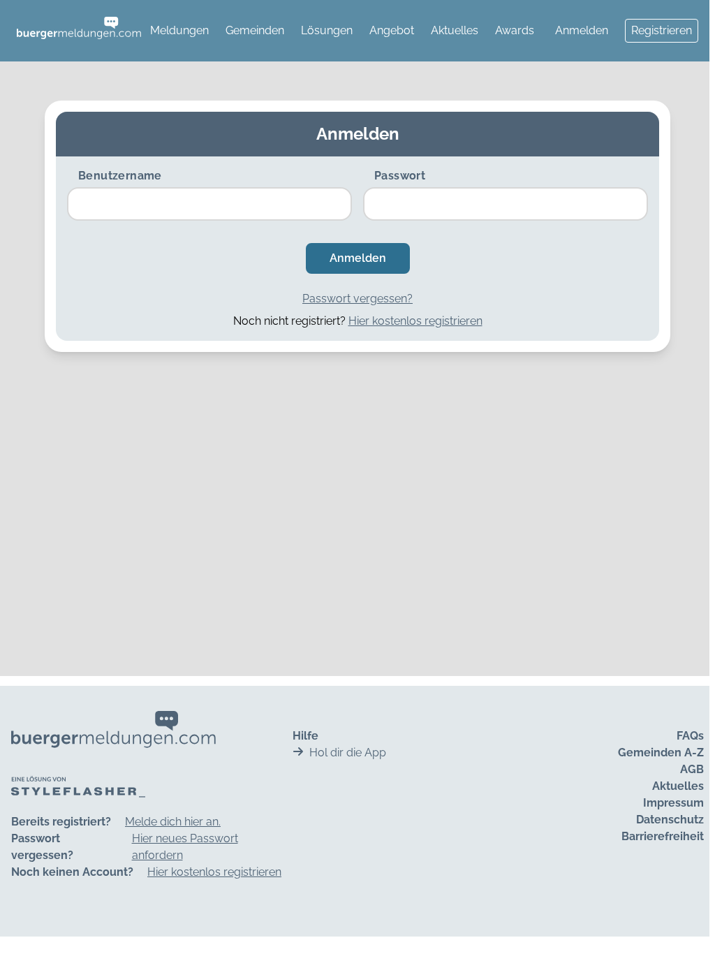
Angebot (391, 30)
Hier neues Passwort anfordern (185, 847)
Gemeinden (255, 30)
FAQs (690, 735)
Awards (514, 30)
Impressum (673, 802)
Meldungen (179, 30)
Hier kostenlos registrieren (415, 321)
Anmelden (581, 30)
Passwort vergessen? (357, 298)
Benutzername (120, 175)
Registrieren (661, 30)
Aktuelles (454, 30)
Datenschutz (670, 819)
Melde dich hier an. (173, 821)
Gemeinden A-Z (661, 752)
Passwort (399, 175)
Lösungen (327, 30)
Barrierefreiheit (662, 836)
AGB (692, 769)
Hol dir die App (347, 752)
